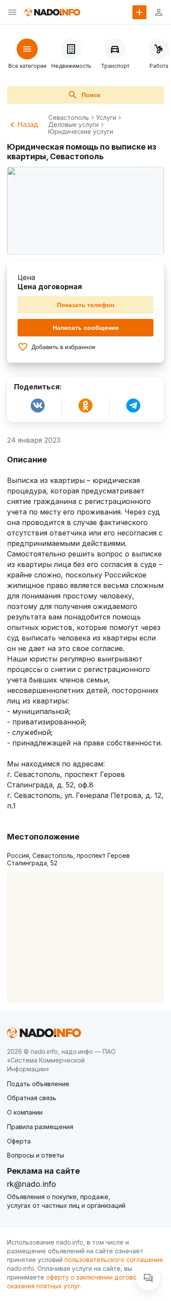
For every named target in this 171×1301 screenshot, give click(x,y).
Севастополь (68, 117)
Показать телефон (85, 304)
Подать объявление (38, 1084)
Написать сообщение (86, 327)
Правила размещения (40, 1126)
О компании (25, 1112)
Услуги (106, 117)
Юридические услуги (80, 131)
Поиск (91, 94)
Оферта (19, 1141)
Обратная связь (31, 1098)
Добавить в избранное (64, 346)
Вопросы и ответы (35, 1155)
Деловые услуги (73, 124)
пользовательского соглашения (113, 1259)
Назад (28, 124)
